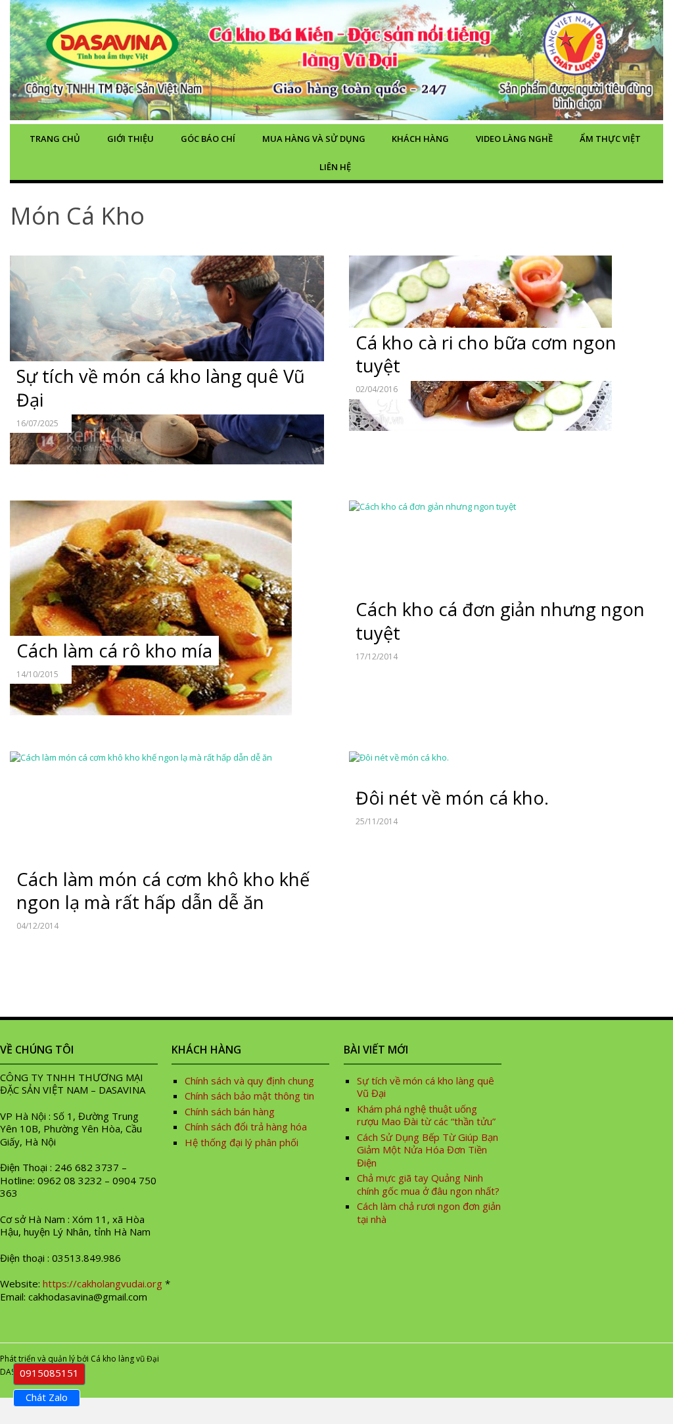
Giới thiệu (130, 139)
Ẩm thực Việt (610, 139)
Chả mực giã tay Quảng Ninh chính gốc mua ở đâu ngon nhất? (428, 1184)
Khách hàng (420, 139)
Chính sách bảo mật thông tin (249, 1095)
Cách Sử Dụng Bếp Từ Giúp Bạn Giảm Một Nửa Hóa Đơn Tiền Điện (427, 1149)
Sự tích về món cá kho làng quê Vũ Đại (425, 1087)
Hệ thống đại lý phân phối (241, 1142)
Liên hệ (335, 167)
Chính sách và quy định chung (249, 1080)
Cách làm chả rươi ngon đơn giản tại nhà (429, 1212)
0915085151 (49, 1372)
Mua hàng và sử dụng (313, 139)
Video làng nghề (514, 139)
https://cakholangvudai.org (102, 1283)
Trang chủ (55, 139)
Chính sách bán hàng (230, 1111)
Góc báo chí (208, 139)
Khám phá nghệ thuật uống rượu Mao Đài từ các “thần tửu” (427, 1115)
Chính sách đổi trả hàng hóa (246, 1126)
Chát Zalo (47, 1397)
